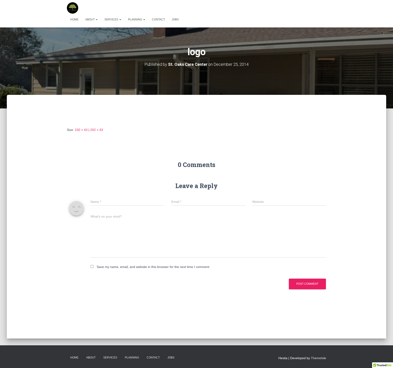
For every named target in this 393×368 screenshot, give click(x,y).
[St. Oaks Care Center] (72, 8)
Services (111, 19)
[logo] (90, 115)
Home (74, 19)
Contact (158, 19)
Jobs (175, 19)
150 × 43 (81, 130)
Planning (135, 19)
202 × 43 (96, 130)
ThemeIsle (318, 358)
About (90, 19)
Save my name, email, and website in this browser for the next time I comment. (153, 267)
